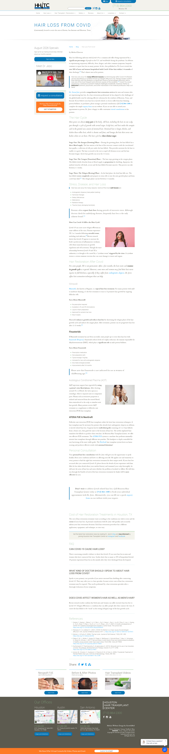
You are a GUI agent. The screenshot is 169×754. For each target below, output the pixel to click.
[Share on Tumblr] (86, 664)
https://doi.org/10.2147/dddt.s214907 (84, 649)
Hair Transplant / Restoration (64, 13)
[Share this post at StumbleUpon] (89, 664)
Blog (77, 47)
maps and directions (41, 734)
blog (113, 534)
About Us (100, 13)
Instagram (111, 536)
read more (51, 693)
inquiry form (87, 106)
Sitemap (123, 729)
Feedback (128, 729)
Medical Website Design (115, 725)
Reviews (91, 13)
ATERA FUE (97, 436)
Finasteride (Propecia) (76, 339)
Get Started (50, 109)
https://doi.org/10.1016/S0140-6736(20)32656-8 (88, 627)
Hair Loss (46, 13)
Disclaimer (117, 729)
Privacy (111, 729)
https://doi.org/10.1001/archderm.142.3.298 (86, 655)
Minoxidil (72, 288)
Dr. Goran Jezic (74, 92)
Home (38, 13)
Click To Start (106, 751)
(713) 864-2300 (122, 6)
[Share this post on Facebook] (79, 664)
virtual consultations (118, 109)
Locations (111, 13)
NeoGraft (103, 442)
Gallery (81, 13)
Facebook (121, 536)
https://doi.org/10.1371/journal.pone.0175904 (87, 644)
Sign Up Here (50, 59)
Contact (122, 13)
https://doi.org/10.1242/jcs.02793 (83, 636)
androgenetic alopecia (116, 273)
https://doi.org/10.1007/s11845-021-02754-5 (119, 632)
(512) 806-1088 (62, 726)
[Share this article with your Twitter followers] (82, 664)
